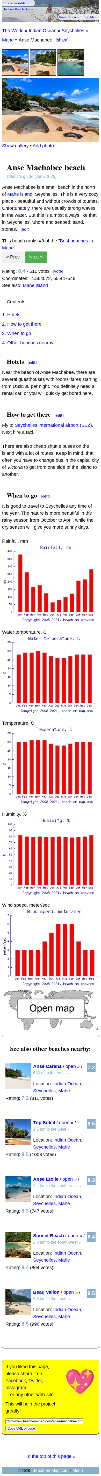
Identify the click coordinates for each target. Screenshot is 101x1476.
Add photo (43, 145)
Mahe (8, 40)
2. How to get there (21, 324)
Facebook (15, 1380)
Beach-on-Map (16, 3)
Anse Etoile (46, 1179)
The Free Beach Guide (17, 9)
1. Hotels (11, 314)
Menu (94, 17)
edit (25, 229)
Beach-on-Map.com (50, 1470)
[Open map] (50, 1028)
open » (73, 1066)
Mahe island (19, 194)
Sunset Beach (48, 1235)
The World (13, 30)
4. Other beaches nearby (27, 342)
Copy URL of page (21, 1428)
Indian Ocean (42, 30)
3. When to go (16, 333)
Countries (78, 17)
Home (63, 17)
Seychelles (73, 30)
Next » (36, 257)
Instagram (15, 1387)
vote (58, 271)
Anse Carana (47, 1066)
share (62, 40)
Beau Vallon (46, 1292)
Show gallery (15, 145)
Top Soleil (44, 1122)
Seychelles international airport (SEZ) (53, 425)
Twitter (35, 1380)
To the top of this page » (50, 1456)
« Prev (13, 257)
